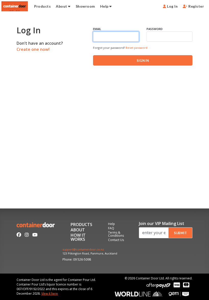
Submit (180, 233)
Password (155, 29)
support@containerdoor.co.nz (83, 249)
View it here (49, 293)
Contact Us (116, 240)
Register (196, 6)
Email (97, 29)
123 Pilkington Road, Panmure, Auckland (89, 253)
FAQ (111, 228)
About (62, 6)
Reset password (136, 48)
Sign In (143, 60)
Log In (172, 6)
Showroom (85, 6)
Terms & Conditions (116, 234)
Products (42, 6)
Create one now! (33, 49)
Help (104, 6)
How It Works (78, 237)
